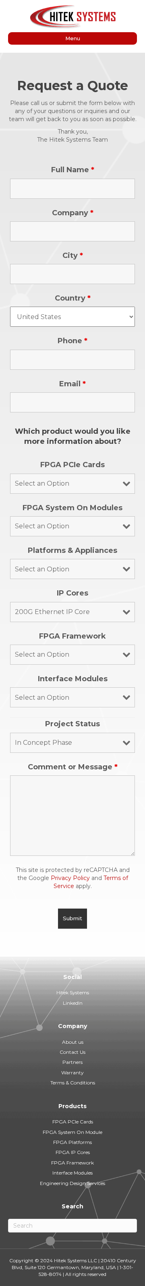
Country (73, 298)
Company (72, 213)
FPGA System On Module (72, 1132)
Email (72, 384)
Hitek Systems (72, 992)
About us (72, 1042)
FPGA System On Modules (72, 508)
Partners (72, 1062)
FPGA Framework (72, 636)
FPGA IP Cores (73, 1152)
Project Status (72, 724)
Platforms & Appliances (72, 550)
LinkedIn (73, 1003)
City (72, 255)
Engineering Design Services (72, 1183)
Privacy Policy (70, 878)
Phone (72, 341)
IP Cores (72, 593)
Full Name (72, 170)
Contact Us (72, 1052)
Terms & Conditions (72, 1083)
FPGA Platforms (72, 1142)
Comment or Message (73, 767)
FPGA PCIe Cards (72, 465)
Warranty (72, 1073)
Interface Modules (73, 679)
